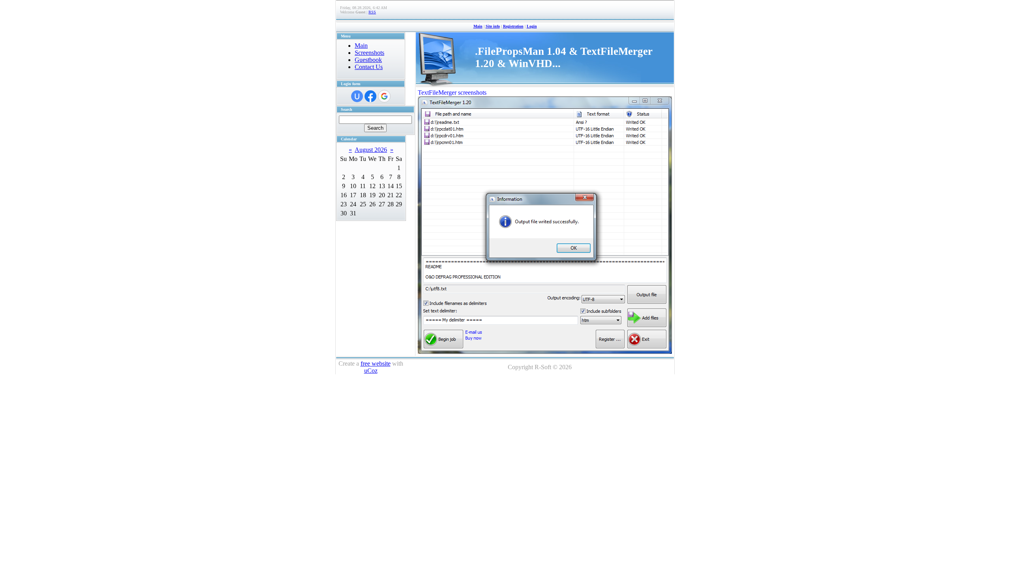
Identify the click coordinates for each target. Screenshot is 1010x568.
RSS (372, 12)
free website (376, 363)
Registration (513, 26)
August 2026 (371, 149)
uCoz (371, 370)
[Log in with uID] (357, 96)
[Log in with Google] (384, 96)
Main (478, 26)
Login (532, 26)
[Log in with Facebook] (370, 96)
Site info (493, 26)
